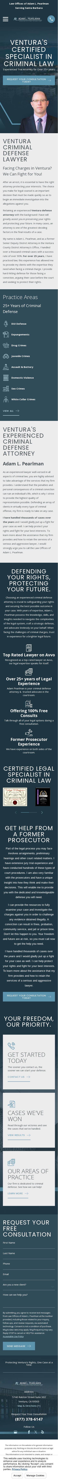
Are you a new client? (14, 1284)
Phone (6, 1263)
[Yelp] (42, 1432)
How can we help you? (15, 1294)
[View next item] (42, 812)
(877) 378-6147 (29, 1419)
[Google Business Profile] (15, 1432)
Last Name (9, 1253)
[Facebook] (29, 1432)
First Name (9, 1242)
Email (6, 1274)
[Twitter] (35, 1432)
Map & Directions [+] (29, 1405)
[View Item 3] (33, 812)
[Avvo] (22, 1432)
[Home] (28, 19)
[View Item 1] (25, 812)
